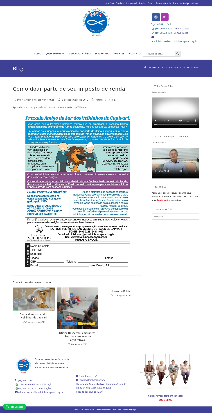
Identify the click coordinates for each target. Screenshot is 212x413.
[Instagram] (165, 17)
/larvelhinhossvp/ (88, 376)
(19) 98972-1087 (164, 32)
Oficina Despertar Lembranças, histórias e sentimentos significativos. (77, 336)
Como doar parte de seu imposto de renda (179, 67)
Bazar (150, 3)
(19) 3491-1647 (162, 24)
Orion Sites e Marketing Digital (125, 409)
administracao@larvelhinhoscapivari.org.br (174, 41)
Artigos (100, 99)
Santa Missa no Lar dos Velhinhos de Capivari (33, 315)
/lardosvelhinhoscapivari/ (92, 379)
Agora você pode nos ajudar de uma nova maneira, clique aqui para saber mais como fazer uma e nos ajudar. (175, 196)
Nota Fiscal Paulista (114, 3)
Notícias (112, 99)
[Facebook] (156, 17)
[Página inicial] (145, 67)
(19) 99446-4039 (164, 28)
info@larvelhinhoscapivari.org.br (35, 99)
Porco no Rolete (121, 291)
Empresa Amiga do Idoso (186, 3)
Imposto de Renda (135, 3)
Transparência (163, 3)
